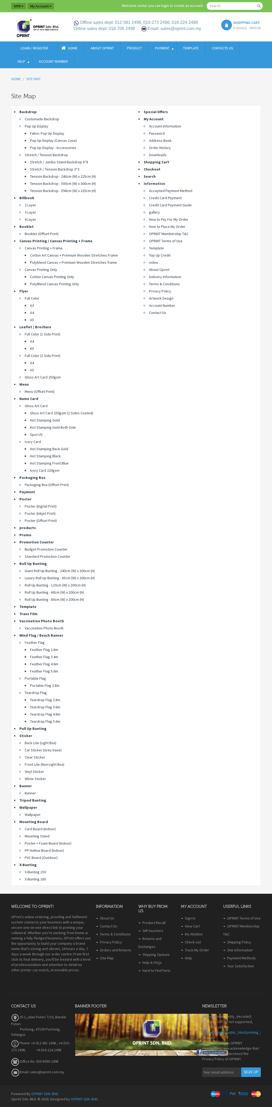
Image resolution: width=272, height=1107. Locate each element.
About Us (107, 918)
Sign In (190, 918)
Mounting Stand (37, 836)
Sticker (25, 735)
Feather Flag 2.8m (44, 649)
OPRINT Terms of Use (165, 241)
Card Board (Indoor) (40, 829)
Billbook (26, 197)
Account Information (165, 126)
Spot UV (36, 434)
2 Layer (30, 205)
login (165, 5)
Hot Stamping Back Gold (49, 448)
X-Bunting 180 (35, 879)
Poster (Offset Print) (41, 520)
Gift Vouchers (152, 930)
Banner (25, 786)
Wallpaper (28, 807)
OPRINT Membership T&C (169, 233)
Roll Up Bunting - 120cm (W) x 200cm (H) (55, 585)
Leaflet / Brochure (35, 327)
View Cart (192, 926)
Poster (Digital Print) (41, 506)
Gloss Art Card (36, 405)
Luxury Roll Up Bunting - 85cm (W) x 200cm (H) (60, 578)
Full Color (32, 298)
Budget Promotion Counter (46, 549)
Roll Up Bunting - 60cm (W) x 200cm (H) (54, 592)
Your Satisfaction (240, 966)
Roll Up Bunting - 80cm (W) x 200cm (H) (54, 599)
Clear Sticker (35, 757)
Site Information (240, 950)
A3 (32, 305)
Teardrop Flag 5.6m (45, 721)
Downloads (158, 154)
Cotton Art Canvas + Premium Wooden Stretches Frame (74, 255)
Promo (25, 535)
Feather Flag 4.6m (44, 664)
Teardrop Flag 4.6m (45, 714)
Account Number (162, 305)
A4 (32, 312)
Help (188, 958)
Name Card (28, 398)
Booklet (26, 226)
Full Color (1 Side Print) (42, 334)
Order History (160, 147)
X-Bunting (28, 864)
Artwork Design (161, 298)
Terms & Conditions (164, 284)
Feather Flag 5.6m (44, 671)
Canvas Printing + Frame (44, 248)
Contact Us (157, 312)
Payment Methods (241, 958)
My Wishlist (193, 934)
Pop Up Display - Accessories (53, 147)
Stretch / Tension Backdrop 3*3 (54, 169)
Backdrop (28, 111)
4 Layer (30, 219)
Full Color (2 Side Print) (42, 355)
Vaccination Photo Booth (41, 621)
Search (150, 176)
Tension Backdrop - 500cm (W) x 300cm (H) (63, 183)
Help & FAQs (152, 962)
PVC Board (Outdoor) (41, 857)
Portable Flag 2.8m (45, 685)
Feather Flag (35, 642)
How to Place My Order (167, 226)
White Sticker (35, 778)
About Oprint (159, 269)
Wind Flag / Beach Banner (41, 635)
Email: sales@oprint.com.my (41, 1072)
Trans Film (28, 613)
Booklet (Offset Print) (41, 233)
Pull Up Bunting (32, 728)
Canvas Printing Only (41, 269)
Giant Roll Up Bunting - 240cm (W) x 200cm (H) (60, 570)
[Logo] (37, 26)
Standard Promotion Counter (47, 556)
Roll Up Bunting (33, 563)
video (153, 262)
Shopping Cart (156, 162)
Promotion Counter (36, 542)
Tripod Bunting (32, 800)
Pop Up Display (36, 126)
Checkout (152, 169)
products (27, 527)
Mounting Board (33, 821)
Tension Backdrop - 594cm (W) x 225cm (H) (63, 190)
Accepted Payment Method (170, 190)
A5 (32, 319)
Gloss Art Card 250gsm (43, 377)
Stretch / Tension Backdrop (46, 154)
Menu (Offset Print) (39, 391)
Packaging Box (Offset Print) (47, 484)
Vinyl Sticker (34, 771)
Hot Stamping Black (45, 456)
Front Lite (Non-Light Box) (44, 764)
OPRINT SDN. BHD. (45, 1093)
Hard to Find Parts (156, 970)
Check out (193, 942)
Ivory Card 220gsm (45, 470)
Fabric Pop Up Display (47, 133)
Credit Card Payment (165, 197)
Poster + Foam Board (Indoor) (48, 843)
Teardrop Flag (36, 692)
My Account (154, 119)
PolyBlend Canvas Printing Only (54, 284)
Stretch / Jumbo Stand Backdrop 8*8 (59, 162)
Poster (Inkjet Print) (40, 513)
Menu (24, 384)
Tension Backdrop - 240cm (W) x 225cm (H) (63, 176)
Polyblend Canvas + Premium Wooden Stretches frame (73, 262)
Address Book (160, 140)
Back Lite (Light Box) (40, 742)
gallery (154, 212)
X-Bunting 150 (35, 872)
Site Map (107, 958)
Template (27, 606)
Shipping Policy (239, 942)
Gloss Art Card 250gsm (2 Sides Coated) (61, 413)
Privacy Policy (160, 291)
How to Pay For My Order (168, 219)
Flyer (23, 291)
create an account (188, 5)
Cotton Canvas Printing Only (52, 276)
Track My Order (197, 950)
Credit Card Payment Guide (170, 205)
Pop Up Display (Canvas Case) (53, 140)
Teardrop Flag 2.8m (45, 699)
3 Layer (30, 212)
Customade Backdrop (42, 119)
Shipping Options (156, 954)
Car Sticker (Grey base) (43, 750)
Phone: (24, 1043)
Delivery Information (165, 276)
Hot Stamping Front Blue (49, 463)
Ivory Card (33, 441)
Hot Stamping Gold (45, 420)
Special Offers (156, 111)
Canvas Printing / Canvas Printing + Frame (55, 241)
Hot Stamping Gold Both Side (53, 427)
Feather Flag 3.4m (44, 656)
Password (157, 133)
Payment (27, 491)
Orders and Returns (115, 950)
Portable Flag (35, 678)
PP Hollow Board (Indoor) (44, 850)
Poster (25, 499)
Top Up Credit (160, 255)
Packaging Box (32, 477)
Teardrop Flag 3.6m (45, 707)
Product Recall (153, 922)
